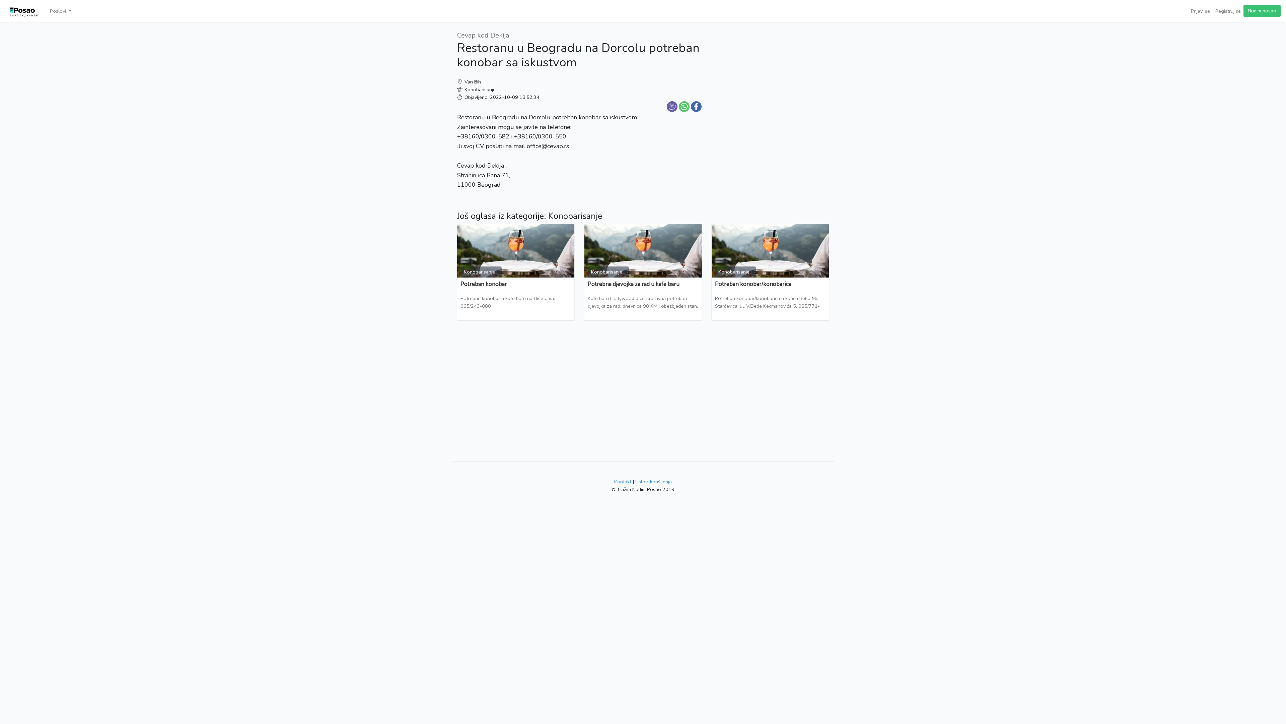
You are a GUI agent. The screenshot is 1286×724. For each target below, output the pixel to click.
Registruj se (1228, 11)
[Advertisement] (770, 77)
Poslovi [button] (58, 11)
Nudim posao (1262, 10)
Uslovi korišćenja (653, 481)
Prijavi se (1200, 11)
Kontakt (622, 481)
